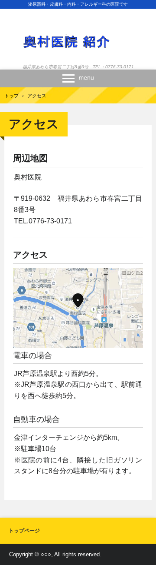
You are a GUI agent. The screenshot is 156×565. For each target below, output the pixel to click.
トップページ (24, 531)
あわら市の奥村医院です (78, 31)
